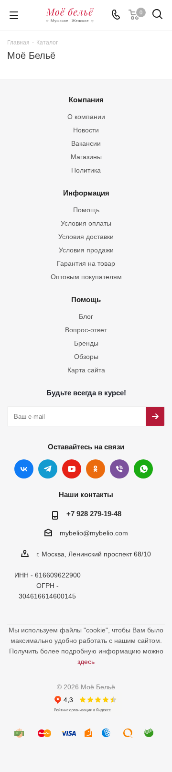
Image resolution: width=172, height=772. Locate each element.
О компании (86, 116)
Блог (86, 316)
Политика (86, 170)
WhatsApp (143, 468)
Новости (86, 130)
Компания (86, 100)
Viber (119, 468)
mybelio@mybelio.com (94, 533)
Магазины (86, 157)
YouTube (71, 468)
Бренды (86, 343)
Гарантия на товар (86, 263)
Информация (86, 193)
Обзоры (86, 356)
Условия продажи (86, 250)
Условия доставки (86, 236)
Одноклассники (95, 468)
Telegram (47, 468)
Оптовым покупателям (86, 277)
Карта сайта (86, 370)
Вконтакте (23, 468)
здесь (86, 661)
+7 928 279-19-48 (93, 514)
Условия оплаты (86, 223)
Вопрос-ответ (86, 330)
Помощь (86, 210)
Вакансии (86, 143)
